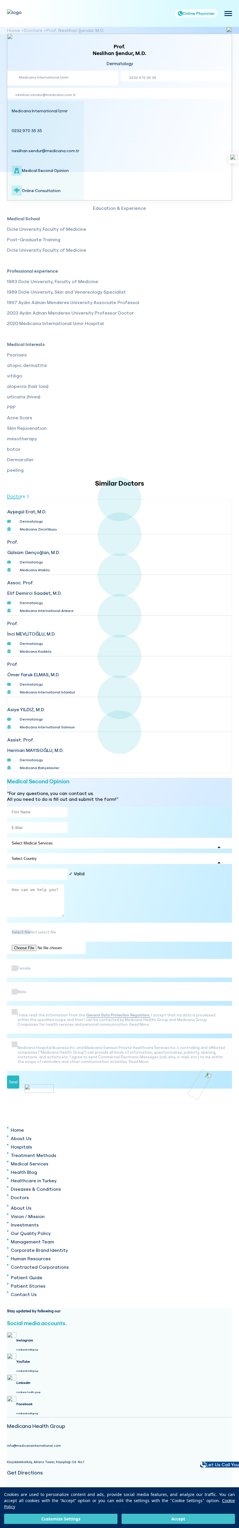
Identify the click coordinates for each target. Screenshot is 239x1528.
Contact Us (24, 1294)
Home (13, 30)
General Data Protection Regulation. (118, 1015)
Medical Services (29, 1164)
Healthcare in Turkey (34, 1180)
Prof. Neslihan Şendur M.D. (75, 30)
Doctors (33, 30)
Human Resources (31, 1258)
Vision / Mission (28, 1216)
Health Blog (24, 1172)
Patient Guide (26, 1277)
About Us (21, 1138)
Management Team (32, 1242)
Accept (178, 1519)
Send (13, 1082)
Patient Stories (28, 1286)
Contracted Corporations (40, 1267)
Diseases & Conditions (36, 1189)
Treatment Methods (33, 1155)
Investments (25, 1225)
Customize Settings (60, 1519)
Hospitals (21, 1147)
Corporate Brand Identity (39, 1250)
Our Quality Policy (31, 1233)
